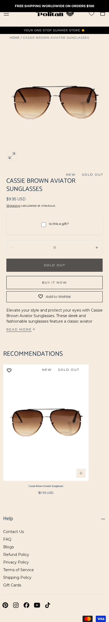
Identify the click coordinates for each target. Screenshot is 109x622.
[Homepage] (54, 13)
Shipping (13, 206)
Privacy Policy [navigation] (16, 562)
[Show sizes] (80, 473)
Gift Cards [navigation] (12, 585)
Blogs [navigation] (8, 547)
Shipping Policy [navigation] (17, 577)
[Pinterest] (5, 605)
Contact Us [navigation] (13, 531)
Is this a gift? (59, 224)
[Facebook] (26, 605)
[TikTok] (47, 605)
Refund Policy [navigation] (16, 554)
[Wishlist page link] (91, 13)
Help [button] (8, 519)
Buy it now (54, 282)
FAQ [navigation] (7, 539)
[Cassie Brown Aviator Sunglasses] (46, 422)
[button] (6, 13)
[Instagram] (16, 605)
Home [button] (15, 38)
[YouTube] (37, 605)
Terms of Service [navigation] (18, 569)
